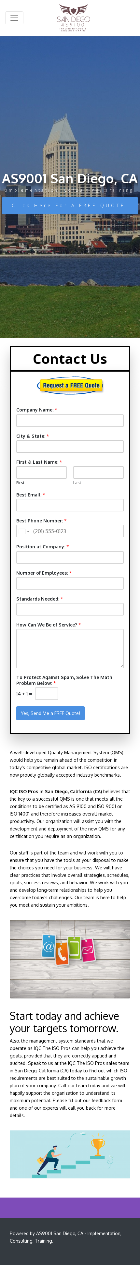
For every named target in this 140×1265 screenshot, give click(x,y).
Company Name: (36, 409)
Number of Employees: (44, 573)
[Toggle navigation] (14, 17)
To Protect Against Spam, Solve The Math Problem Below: (64, 680)
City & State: (32, 436)
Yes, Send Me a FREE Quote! (50, 713)
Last (77, 482)
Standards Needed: (39, 599)
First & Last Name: (39, 462)
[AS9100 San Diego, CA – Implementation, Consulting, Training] (74, 18)
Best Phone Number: (41, 520)
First (20, 482)
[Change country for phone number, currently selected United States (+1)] (23, 531)
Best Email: (30, 494)
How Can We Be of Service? (48, 624)
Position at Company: (42, 546)
